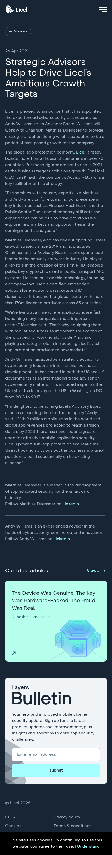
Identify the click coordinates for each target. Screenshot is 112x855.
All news (20, 31)
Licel (80, 152)
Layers (42, 696)
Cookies (13, 826)
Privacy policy (67, 817)
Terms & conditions (72, 826)
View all (94, 571)
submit (56, 770)
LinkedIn (71, 504)
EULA (10, 817)
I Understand (87, 846)
